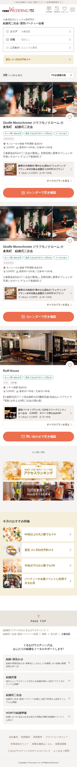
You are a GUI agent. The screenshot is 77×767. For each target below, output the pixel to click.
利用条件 (37, 737)
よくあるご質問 (61, 751)
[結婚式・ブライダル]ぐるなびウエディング (24, 630)
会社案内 (13, 737)
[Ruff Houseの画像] (38, 347)
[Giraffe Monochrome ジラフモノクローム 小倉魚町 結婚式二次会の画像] (38, 99)
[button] (38, 662)
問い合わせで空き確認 (41, 436)
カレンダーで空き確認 (41, 192)
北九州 (53, 634)
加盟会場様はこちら (42, 744)
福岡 (44, 634)
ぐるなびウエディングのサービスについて (29, 751)
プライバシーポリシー (56, 737)
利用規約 (25, 737)
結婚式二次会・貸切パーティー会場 (20, 634)
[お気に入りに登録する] (70, 117)
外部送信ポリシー (20, 744)
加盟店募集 (60, 744)
